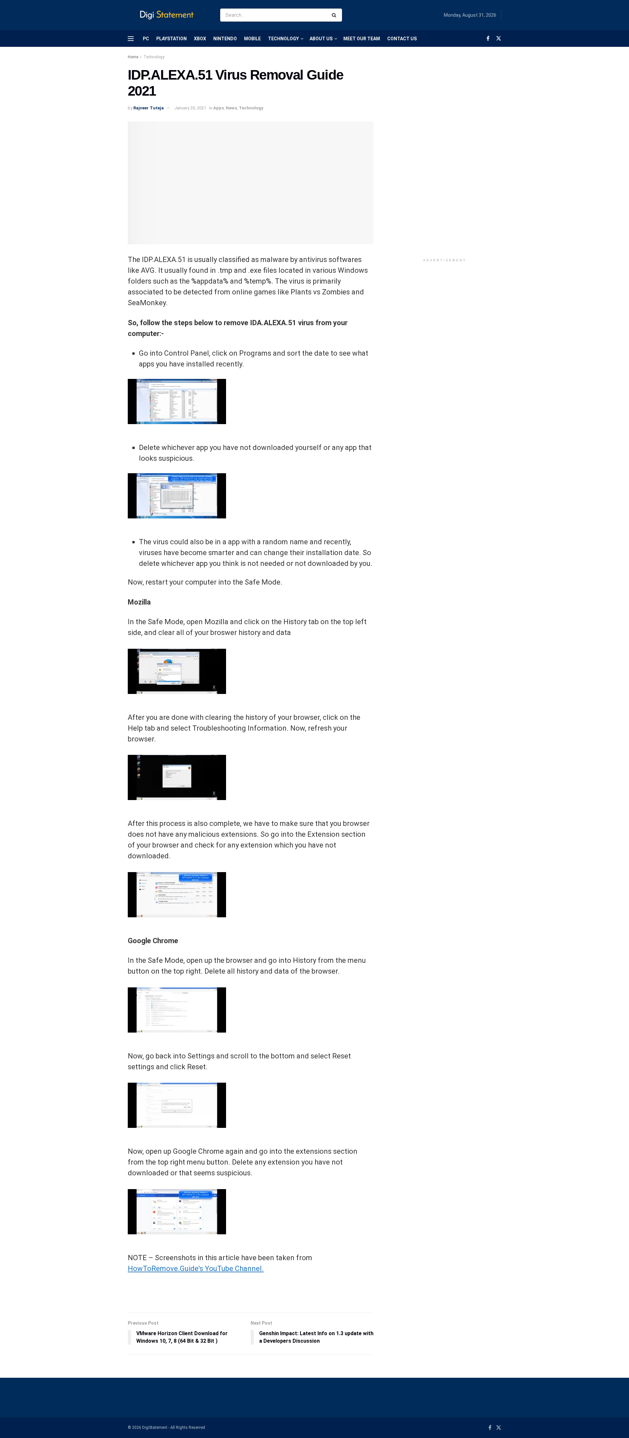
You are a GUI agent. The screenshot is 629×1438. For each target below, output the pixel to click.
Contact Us (402, 38)
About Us (321, 38)
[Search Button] (335, 15)
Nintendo (225, 38)
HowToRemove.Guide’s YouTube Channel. (196, 1268)
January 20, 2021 (190, 107)
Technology (283, 38)
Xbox (200, 38)
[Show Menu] (131, 38)
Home (133, 57)
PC (146, 38)
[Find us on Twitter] (498, 38)
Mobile (252, 38)
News (231, 107)
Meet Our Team (361, 38)
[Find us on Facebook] (487, 38)
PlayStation (171, 38)
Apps (218, 107)
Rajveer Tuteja (148, 107)
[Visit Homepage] (168, 15)
